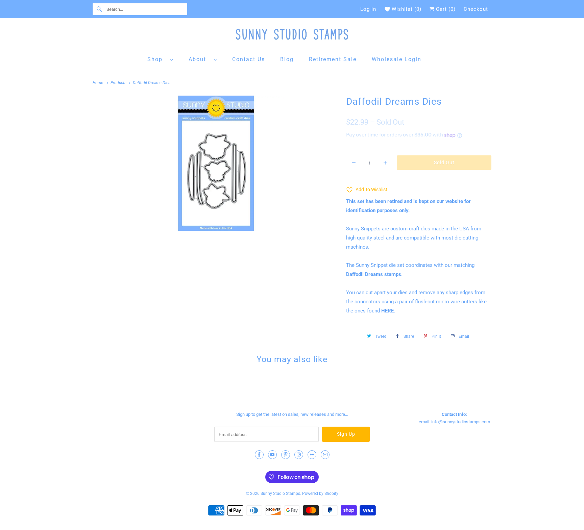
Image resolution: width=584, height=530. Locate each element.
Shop (157, 59)
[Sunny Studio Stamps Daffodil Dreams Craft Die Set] (216, 163)
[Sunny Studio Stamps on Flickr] (312, 454)
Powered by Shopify (320, 493)
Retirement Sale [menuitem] (333, 59)
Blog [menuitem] (287, 59)
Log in (368, 9)
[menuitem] (160, 59)
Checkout (476, 9)
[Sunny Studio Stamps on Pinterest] (285, 454)
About (199, 59)
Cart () (445, 9)
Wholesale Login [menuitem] (396, 59)
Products (119, 82)
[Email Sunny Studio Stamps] (325, 454)
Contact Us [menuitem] (248, 59)
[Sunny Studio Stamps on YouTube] (272, 454)
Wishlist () (406, 9)
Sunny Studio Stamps (280, 493)
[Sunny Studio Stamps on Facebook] (259, 454)
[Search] (99, 9)
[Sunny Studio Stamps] (292, 36)
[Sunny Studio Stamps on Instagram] (298, 454)
